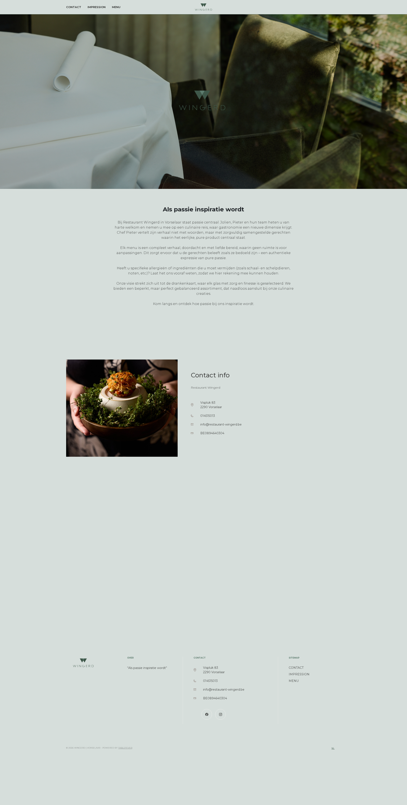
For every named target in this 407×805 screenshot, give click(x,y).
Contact (73, 7)
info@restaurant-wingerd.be (221, 424)
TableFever (125, 747)
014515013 (207, 416)
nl (333, 748)
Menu (116, 7)
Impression (97, 7)
